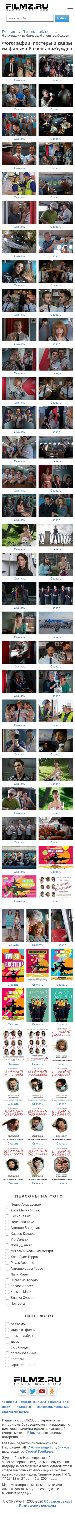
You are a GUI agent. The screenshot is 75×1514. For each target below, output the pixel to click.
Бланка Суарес (22, 1297)
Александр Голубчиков (50, 1447)
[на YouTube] (42, 1391)
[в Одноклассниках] (52, 1391)
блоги (67, 1401)
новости (25, 1401)
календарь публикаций (54, 1406)
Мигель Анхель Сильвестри (32, 1251)
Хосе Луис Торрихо (25, 1257)
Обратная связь (57, 1501)
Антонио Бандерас (25, 1228)
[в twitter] (32, 1391)
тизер (15, 1341)
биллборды (19, 1347)
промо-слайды (22, 1335)
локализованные (24, 1353)
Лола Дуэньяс (21, 1245)
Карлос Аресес (22, 1286)
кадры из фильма (24, 1330)
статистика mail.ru (15, 1411)
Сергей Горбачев (39, 1451)
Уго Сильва (19, 1239)
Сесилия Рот (20, 1216)
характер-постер (23, 1365)
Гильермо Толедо (24, 1280)
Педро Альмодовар (26, 1204)
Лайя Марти (20, 1274)
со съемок (18, 1324)
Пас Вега (18, 1303)
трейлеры (9, 1401)
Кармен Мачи (21, 1292)
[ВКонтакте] (23, 1391)
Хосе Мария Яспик (25, 1210)
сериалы (54, 1401)
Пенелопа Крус (22, 1222)
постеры (17, 1359)
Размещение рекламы (37, 1505)
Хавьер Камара (23, 1233)
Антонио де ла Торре (27, 1268)
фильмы (39, 1401)
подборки (24, 1406)
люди (6, 1406)
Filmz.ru (33, 1433)
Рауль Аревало (22, 1262)
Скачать (19, 80)
